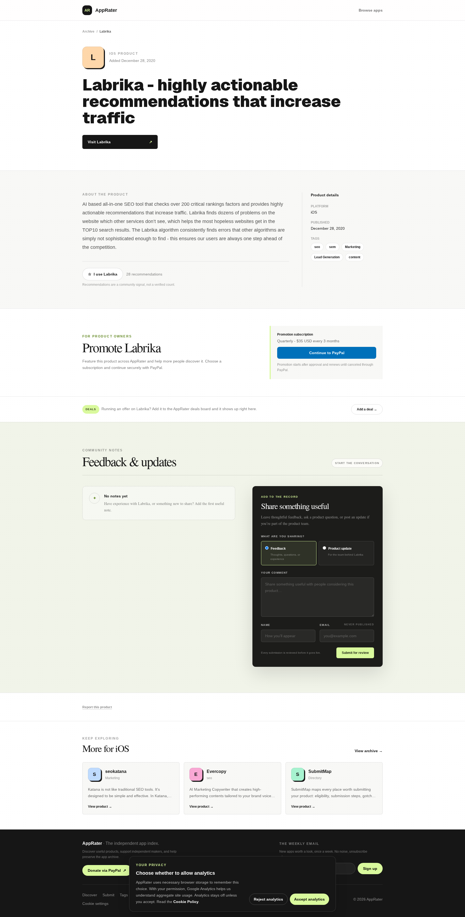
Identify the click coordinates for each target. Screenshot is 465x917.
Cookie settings (95, 903)
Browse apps (371, 10)
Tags (124, 895)
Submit (108, 895)
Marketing (352, 247)
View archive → (369, 751)
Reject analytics (268, 899)
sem (332, 247)
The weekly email (299, 844)
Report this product (97, 707)
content (354, 257)
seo (317, 247)
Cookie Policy (186, 901)
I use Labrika (102, 274)
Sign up (370, 868)
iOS (314, 212)
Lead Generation (327, 257)
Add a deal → (367, 409)
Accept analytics (309, 899)
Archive (88, 31)
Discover (89, 895)
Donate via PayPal (107, 870)
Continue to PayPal (326, 353)
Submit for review (355, 653)
